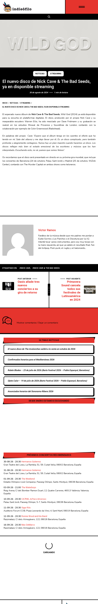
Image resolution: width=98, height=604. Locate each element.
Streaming (55, 73)
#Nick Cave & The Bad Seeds (46, 268)
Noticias (39, 73)
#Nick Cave (24, 268)
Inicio (5, 103)
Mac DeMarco (28, 524)
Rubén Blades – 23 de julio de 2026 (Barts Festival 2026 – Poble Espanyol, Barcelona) (48, 370)
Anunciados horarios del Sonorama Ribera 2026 (30, 391)
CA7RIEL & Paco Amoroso (34, 499)
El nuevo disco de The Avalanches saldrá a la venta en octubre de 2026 (41, 349)
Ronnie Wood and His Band (34, 516)
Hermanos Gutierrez (31, 461)
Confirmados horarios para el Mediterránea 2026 (31, 359)
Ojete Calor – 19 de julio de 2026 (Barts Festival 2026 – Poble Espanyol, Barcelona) (47, 380)
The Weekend (28, 479)
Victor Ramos (47, 230)
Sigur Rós (26, 507)
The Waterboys (29, 487)
